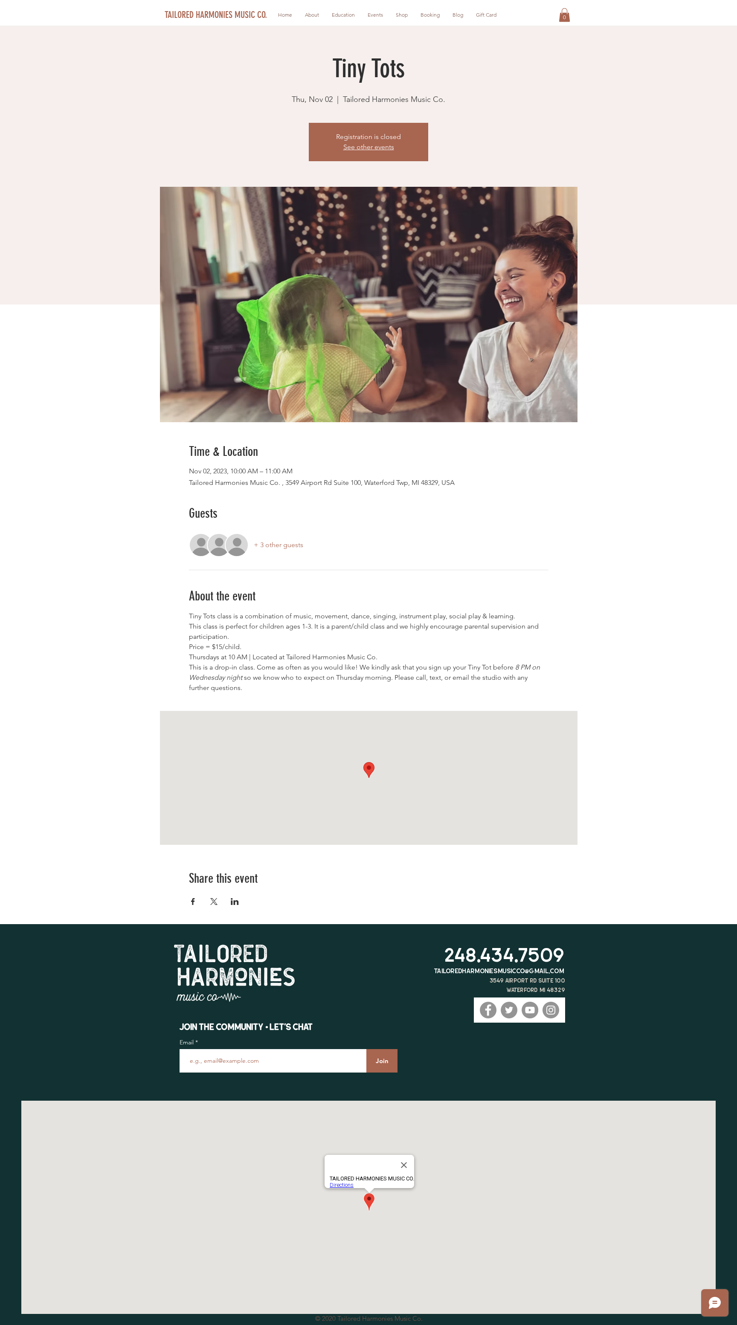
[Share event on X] (214, 901)
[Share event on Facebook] (193, 901)
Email (187, 1042)
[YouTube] (530, 1010)
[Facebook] (488, 1010)
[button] (564, 15)
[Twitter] (509, 1010)
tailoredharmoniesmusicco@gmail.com (499, 971)
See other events (368, 147)
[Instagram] (551, 1010)
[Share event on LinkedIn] (235, 901)
